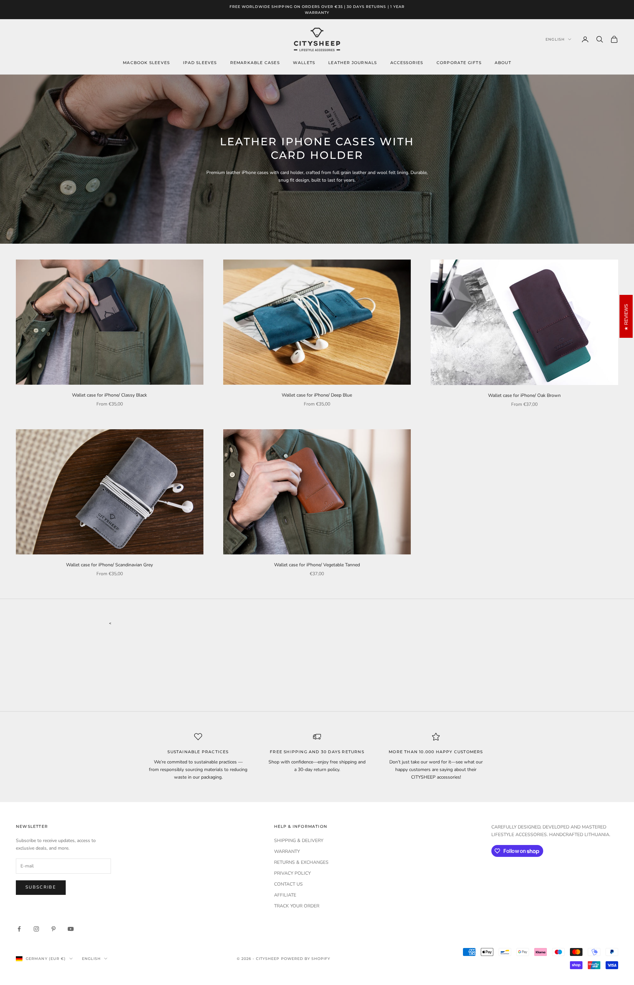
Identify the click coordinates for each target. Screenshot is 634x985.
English (555, 39)
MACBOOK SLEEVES (146, 62)
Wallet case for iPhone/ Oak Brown (524, 395)
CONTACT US (288, 884)
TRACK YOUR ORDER (296, 906)
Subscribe (40, 887)
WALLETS (304, 62)
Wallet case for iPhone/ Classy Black (109, 395)
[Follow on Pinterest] (53, 929)
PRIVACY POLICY (292, 873)
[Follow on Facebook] (19, 929)
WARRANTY (287, 851)
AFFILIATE (285, 895)
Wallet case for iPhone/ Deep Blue (317, 395)
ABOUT (503, 62)
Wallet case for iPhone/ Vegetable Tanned (317, 565)
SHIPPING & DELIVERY (298, 840)
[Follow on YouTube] (70, 929)
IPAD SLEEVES (200, 62)
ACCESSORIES (406, 62)
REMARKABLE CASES (255, 62)
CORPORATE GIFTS (459, 62)
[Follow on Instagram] (36, 929)
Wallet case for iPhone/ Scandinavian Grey (109, 565)
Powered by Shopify (306, 958)
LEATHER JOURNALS (352, 62)
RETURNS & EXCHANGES (301, 862)
